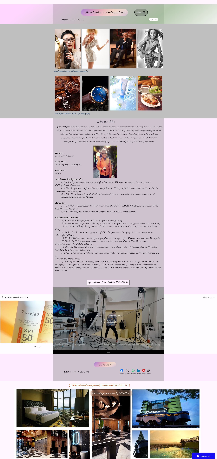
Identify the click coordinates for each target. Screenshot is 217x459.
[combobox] (209, 297)
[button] (15, 297)
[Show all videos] (108, 352)
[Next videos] (214, 321)
